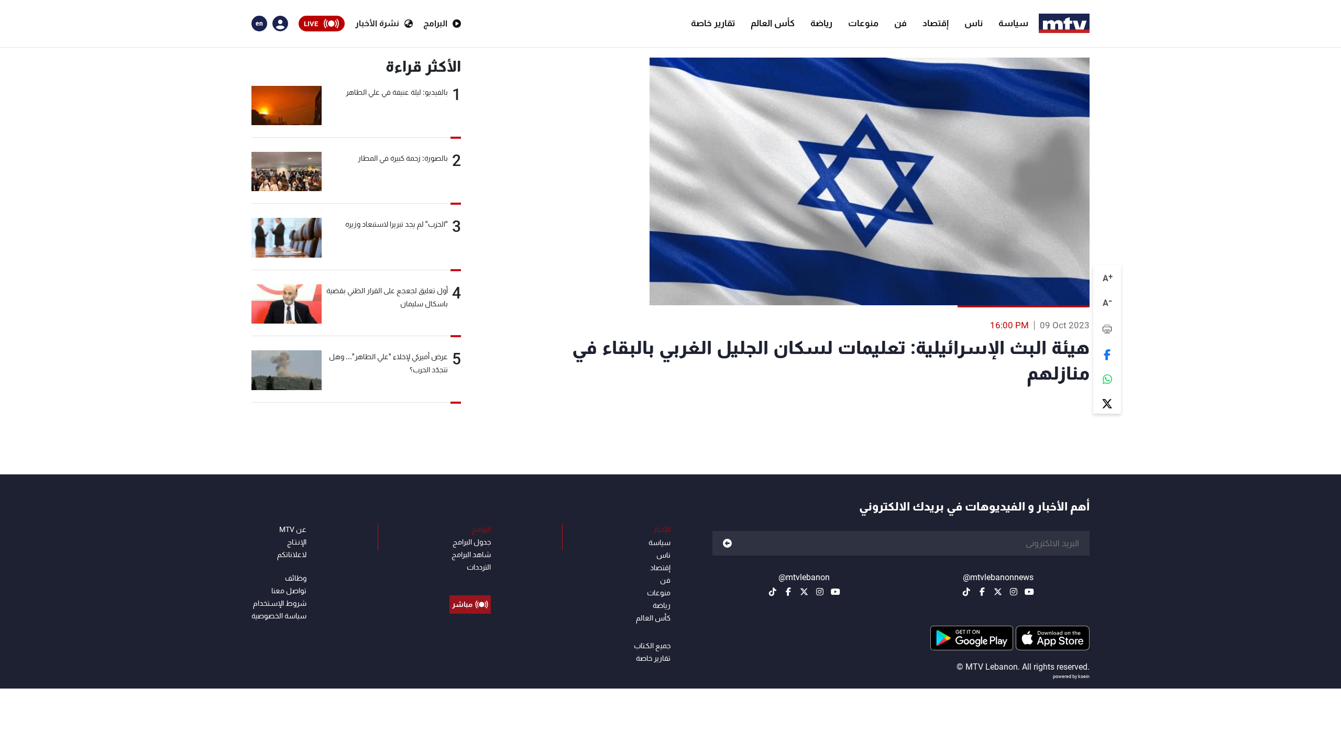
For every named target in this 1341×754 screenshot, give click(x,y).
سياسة (1013, 23)
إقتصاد (935, 23)
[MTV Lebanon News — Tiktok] (966, 592)
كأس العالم (773, 23)
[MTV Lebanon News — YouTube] (1029, 592)
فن (900, 23)
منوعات (863, 23)
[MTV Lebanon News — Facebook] (982, 592)
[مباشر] (470, 580)
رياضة (821, 23)
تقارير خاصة (713, 23)
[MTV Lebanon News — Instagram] (1013, 592)
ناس (973, 23)
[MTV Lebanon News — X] (998, 592)
